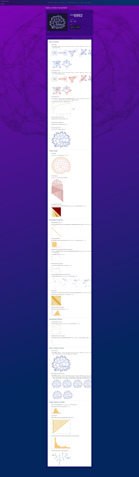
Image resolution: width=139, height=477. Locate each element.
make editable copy (77, 38)
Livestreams (69, 2)
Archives (89, 2)
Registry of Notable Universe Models (56, 8)
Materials (62, 2)
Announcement (50, 2)
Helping (81, 2)
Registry (74, 2)
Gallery (85, 2)
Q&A (65, 2)
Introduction (56, 2)
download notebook (87, 38)
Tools (78, 2)
